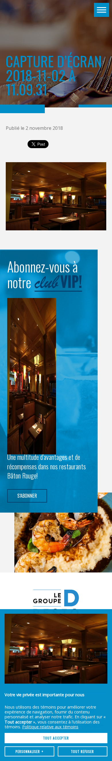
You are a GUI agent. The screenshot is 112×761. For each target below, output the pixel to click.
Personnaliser (29, 751)
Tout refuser (82, 751)
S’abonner (27, 495)
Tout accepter (56, 738)
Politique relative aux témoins (50, 726)
